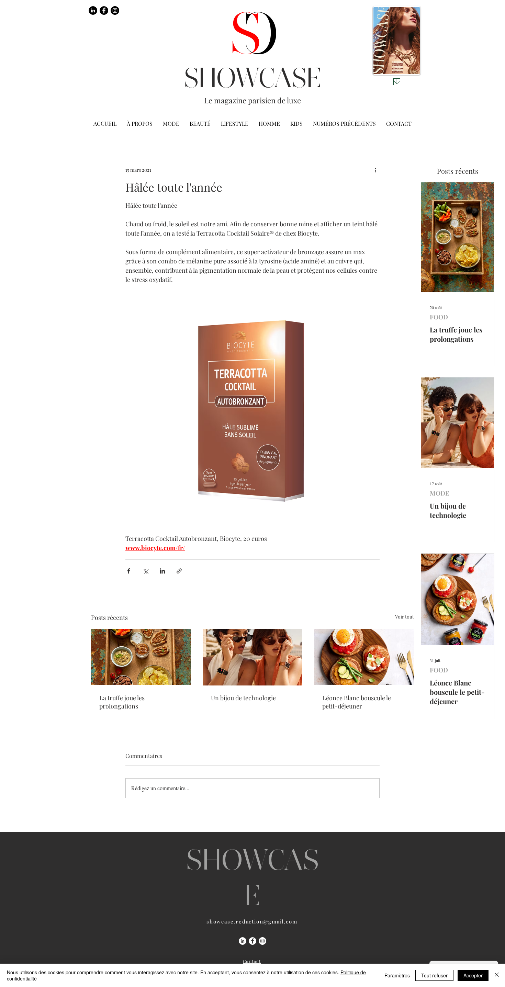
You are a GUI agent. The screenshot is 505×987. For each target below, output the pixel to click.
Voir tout (404, 616)
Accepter (473, 975)
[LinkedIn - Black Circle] (93, 10)
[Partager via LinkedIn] (162, 571)
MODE (439, 493)
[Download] (396, 81)
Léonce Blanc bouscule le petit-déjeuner (356, 702)
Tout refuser (434, 975)
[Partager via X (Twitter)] (145, 571)
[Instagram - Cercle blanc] (262, 941)
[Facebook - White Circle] (252, 941)
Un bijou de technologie (243, 698)
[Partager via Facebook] (128, 571)
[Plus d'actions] (375, 170)
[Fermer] (497, 975)
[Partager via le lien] (179, 571)
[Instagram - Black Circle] (115, 10)
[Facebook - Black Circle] (104, 10)
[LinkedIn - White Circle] (242, 941)
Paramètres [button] (397, 975)
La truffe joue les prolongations (122, 702)
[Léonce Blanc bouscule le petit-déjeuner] (364, 657)
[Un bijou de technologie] (253, 657)
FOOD (439, 317)
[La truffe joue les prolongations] (141, 657)
